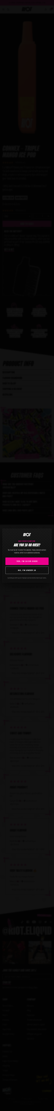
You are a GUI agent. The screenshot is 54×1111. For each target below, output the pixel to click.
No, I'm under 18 (27, 570)
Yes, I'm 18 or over (27, 561)
